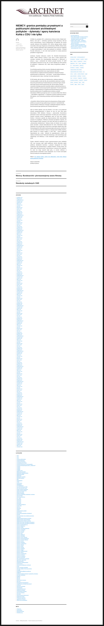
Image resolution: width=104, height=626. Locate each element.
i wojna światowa (76, 65)
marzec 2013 (19, 390)
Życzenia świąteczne (75, 35)
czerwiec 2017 (19, 325)
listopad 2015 (19, 349)
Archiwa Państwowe (21, 460)
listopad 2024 (19, 213)
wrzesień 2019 (19, 291)
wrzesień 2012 (19, 397)
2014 (18, 455)
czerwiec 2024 (19, 220)
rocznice (83, 76)
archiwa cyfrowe (73, 57)
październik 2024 (20, 215)
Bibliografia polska (20, 474)
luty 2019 (18, 300)
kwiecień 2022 (19, 252)
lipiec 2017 (19, 324)
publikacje (79, 76)
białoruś (75, 61)
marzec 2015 (19, 359)
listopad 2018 (19, 304)
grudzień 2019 (19, 288)
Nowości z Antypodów (21, 529)
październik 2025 (20, 200)
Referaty (18, 577)
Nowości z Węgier (20, 549)
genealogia (84, 63)
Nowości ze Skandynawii (21, 553)
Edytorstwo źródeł (20, 492)
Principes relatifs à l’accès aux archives (24, 568)
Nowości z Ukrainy (20, 547)
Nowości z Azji (19, 533)
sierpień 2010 (19, 429)
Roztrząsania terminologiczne (22, 582)
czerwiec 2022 (19, 250)
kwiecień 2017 (19, 328)
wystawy (71, 84)
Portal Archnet (19, 563)
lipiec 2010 (19, 430)
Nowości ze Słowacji (21, 555)
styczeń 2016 (19, 347)
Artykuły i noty (20, 470)
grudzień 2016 (19, 333)
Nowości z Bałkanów (21, 534)
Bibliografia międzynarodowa (22, 473)
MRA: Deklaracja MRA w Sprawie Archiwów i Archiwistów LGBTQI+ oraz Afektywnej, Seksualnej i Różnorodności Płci (79, 38)
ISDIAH (18, 509)
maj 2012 (18, 402)
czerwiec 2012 (19, 401)
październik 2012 (20, 396)
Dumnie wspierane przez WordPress (35, 620)
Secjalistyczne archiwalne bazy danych (24, 583)
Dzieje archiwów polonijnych (22, 489)
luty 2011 (18, 421)
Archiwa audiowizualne (21, 459)
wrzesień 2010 (19, 428)
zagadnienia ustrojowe (21, 599)
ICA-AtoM (19, 498)
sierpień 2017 (19, 323)
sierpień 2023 (19, 232)
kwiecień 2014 (19, 373)
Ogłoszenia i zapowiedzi (21, 560)
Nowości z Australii (20, 531)
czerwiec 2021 (19, 265)
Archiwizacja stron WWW (22, 463)
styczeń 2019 (19, 302)
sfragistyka (80, 78)
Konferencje (19, 512)
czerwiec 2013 (19, 386)
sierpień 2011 (19, 414)
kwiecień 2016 (19, 343)
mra (83, 71)
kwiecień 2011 (19, 419)
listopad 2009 (19, 440)
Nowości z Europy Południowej (23, 538)
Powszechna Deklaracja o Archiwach (24, 565)
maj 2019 (18, 297)
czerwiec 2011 (19, 416)
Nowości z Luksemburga (21, 543)
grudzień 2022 (19, 242)
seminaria (75, 78)
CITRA (18, 481)
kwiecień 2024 (19, 222)
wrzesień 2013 (19, 382)
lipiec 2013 (19, 385)
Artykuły (18, 466)
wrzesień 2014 (19, 367)
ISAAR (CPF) (19, 505)
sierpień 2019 (19, 293)
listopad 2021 (19, 259)
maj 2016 (18, 342)
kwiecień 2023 (19, 237)
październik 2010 (20, 426)
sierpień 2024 (19, 217)
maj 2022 (18, 251)
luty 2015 (18, 361)
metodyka (82, 67)
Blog (18, 479)
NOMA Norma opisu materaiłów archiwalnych (25, 522)
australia (82, 59)
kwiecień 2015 (19, 358)
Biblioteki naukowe (20, 478)
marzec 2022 (19, 254)
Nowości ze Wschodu (21, 557)
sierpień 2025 (19, 202)
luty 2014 (18, 376)
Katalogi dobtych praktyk (21, 510)
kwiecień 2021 (19, 268)
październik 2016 (20, 336)
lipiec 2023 (19, 234)
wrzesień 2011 (19, 412)
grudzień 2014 (19, 363)
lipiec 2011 (19, 415)
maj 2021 (18, 266)
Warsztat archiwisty (20, 592)
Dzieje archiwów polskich (22, 490)
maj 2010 (18, 433)
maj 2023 (18, 236)
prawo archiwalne (73, 76)
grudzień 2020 (19, 273)
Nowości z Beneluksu (21, 536)
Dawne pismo (19, 483)
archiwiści (77, 59)
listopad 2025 (19, 198)
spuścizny (21, 49)
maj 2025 (18, 206)
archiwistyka (72, 59)
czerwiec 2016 (19, 341)
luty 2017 (18, 331)
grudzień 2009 (19, 439)
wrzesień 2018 (19, 307)
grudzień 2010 (19, 424)
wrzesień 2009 (20, 443)
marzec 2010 (19, 435)
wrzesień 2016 (19, 337)
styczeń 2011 (19, 422)
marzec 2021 (19, 269)
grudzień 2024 (19, 212)
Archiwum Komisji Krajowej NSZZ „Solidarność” (26, 465)
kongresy (77, 67)
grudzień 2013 (19, 378)
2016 (18, 458)
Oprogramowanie (20, 561)
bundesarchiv (80, 61)
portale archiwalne (81, 73)
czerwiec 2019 (19, 295)
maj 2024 (18, 221)
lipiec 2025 (19, 203)
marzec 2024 (19, 223)
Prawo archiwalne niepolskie (22, 567)
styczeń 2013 (19, 392)
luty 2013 (18, 391)
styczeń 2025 (19, 211)
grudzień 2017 (19, 318)
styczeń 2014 (19, 377)
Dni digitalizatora (20, 485)
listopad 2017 (19, 319)
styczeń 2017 (19, 332)
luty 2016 (18, 346)
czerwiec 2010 (19, 431)
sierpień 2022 (19, 247)
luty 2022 (18, 255)
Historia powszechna (21, 497)
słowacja (85, 80)
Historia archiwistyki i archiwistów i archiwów (26, 494)
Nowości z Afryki (20, 527)
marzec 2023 (19, 239)
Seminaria (19, 585)
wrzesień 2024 (19, 216)
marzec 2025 (19, 208)
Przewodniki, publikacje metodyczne (24, 571)
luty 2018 (18, 315)
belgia (71, 61)
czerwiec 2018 (19, 310)
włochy (79, 84)
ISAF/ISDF (19, 508)
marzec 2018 (19, 314)
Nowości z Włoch (20, 552)
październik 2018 (20, 305)
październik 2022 (20, 245)
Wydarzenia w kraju (20, 596)
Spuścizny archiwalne (21, 586)
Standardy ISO (19, 587)
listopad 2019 (19, 289)
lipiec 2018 (19, 309)
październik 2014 (20, 366)
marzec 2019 (19, 299)
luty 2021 (18, 270)
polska (75, 73)
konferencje (72, 67)
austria (86, 59)
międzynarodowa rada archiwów (75, 69)
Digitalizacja (19, 484)
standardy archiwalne (74, 80)
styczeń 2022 (19, 256)
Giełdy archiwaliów (20, 493)
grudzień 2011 (19, 409)
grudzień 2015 (19, 348)
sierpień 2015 (19, 353)
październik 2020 (20, 275)
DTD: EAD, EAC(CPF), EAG (22, 488)
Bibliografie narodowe (21, 476)
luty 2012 (18, 406)
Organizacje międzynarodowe (22, 562)
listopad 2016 (19, 334)
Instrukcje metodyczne (21, 504)
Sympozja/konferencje (21, 589)
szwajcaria (81, 80)
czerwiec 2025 (19, 205)
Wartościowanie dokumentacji (23, 595)
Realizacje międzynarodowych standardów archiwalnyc (27, 573)
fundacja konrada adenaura (20, 47)
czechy (85, 61)
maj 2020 (18, 281)
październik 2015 (20, 351)
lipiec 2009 (19, 445)
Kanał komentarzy (20, 611)
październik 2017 (20, 320)
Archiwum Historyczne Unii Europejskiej (24, 464)
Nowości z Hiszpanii (21, 542)
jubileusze (81, 65)
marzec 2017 (19, 329)
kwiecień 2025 (19, 207)
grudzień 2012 (19, 394)
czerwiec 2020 (19, 280)
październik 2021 (20, 260)
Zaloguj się (19, 609)
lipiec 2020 (19, 279)
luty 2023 (18, 240)
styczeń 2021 (19, 271)
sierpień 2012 (19, 399)
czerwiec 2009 (19, 446)
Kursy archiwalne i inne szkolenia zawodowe (25, 515)
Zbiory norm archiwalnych (22, 600)
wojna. (80, 82)
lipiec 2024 (19, 218)
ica (71, 65)
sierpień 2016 (19, 338)
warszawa (76, 82)
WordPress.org (20, 612)
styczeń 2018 (19, 317)
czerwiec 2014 (19, 371)
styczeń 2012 (19, 407)
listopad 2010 (19, 425)
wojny (83, 82)
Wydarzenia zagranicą (21, 597)
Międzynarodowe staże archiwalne (23, 519)
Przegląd (18, 570)
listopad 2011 (19, 410)
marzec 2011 (19, 420)
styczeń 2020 (19, 286)
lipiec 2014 (19, 370)
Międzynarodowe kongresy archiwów (24, 518)
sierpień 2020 (19, 278)
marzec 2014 (19, 375)
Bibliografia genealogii (21, 471)
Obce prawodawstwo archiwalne (23, 558)
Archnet (17, 620)
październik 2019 (20, 290)
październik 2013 (20, 381)
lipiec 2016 (19, 339)
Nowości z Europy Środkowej (22, 539)
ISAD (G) (18, 507)
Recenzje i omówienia (21, 575)
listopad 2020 (19, 274)
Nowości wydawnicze (21, 526)
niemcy (21, 48)
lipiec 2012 (19, 400)
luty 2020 (18, 285)
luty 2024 (18, 225)
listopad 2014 (19, 365)
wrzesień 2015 (19, 352)
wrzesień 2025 (19, 201)
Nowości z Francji (20, 541)
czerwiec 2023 (19, 235)
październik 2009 (20, 441)
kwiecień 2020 (19, 283)
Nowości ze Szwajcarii (21, 556)
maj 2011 (18, 417)
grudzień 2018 (19, 303)
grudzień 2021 (19, 257)
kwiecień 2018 (19, 313)
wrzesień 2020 (19, 276)
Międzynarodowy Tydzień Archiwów (24, 521)
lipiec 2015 (19, 354)
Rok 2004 (18, 581)
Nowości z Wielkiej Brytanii (22, 551)
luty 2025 (18, 210)
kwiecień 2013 (19, 388)
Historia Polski (20, 495)
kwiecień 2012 (19, 404)
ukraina (71, 82)
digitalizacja (72, 63)
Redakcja (18, 576)
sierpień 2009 (19, 444)
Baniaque (17, 42)
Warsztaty (19, 594)
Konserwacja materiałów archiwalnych (24, 513)
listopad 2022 (19, 244)
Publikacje (19, 572)
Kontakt (18, 514)
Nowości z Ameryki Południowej (23, 528)
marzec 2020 (19, 284)
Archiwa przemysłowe (21, 461)
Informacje (19, 499)
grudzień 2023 (19, 227)
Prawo (18, 566)
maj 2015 (18, 357)
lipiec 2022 (19, 249)
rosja (71, 78)
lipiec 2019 (19, 294)
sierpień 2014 (19, 368)
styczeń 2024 (19, 226)
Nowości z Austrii (20, 532)
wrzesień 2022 (19, 246)
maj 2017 (18, 327)
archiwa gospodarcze (81, 57)
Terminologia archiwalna (22, 591)
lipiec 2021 (19, 264)
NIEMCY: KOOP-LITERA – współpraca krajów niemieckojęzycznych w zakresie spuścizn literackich (78, 42)
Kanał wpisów (19, 610)
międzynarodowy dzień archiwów (76, 71)
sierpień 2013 (19, 383)
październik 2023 (20, 230)
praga (86, 73)
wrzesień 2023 (19, 231)
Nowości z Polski (20, 546)
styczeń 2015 (19, 362)
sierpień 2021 (19, 263)
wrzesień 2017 (19, 322)
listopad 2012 (19, 395)
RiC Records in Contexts (21, 580)
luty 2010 (18, 436)
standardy (84, 78)
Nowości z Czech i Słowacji (22, 537)
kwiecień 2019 (19, 298)
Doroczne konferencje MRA (22, 487)
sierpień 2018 (19, 308)
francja (80, 63)
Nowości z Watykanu (21, 548)
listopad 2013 (19, 380)
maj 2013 (18, 387)
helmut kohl (18, 48)
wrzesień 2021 (19, 261)
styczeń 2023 (19, 241)
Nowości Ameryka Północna (22, 524)
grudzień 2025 (19, 197)
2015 (18, 456)
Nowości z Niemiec (19, 45)
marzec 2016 (19, 344)
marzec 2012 (19, 405)
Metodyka (19, 517)
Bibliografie (19, 475)
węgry (76, 84)
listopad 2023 (19, 229)
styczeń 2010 (19, 438)
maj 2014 (18, 372)
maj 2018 (18, 312)
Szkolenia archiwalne (21, 590)
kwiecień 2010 (19, 434)
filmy (76, 63)
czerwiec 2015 (19, 356)
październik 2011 (20, 411)
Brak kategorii (19, 480)
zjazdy (83, 84)
